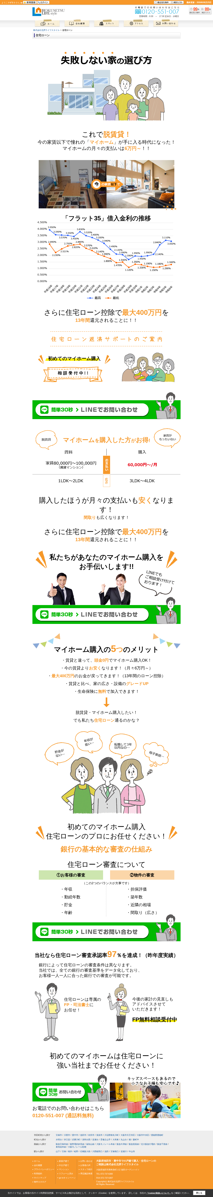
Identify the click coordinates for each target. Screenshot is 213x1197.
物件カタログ (40, 1182)
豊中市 (75, 1135)
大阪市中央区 (143, 1135)
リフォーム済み (66, 1173)
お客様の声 (85, 1165)
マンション (64, 1169)
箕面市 (99, 1135)
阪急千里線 (162, 1144)
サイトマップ (40, 1178)
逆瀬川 (124, 1151)
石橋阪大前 (85, 1151)
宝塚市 (59, 1135)
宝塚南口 (115, 1151)
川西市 (67, 1135)
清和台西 (86, 1139)
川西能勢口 (97, 1151)
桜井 (70, 1151)
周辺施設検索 (86, 1173)
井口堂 (67, 1139)
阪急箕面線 (134, 1144)
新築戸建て (64, 1161)
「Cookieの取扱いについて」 (158, 1193)
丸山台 (124, 1139)
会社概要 (38, 1165)
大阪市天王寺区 (128, 1135)
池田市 (83, 1135)
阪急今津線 (122, 1144)
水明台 (59, 1139)
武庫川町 (76, 1139)
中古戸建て (64, 1165)
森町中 (136, 1139)
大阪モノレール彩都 (77, 1147)
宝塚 (64, 1151)
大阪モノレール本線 (105, 1144)
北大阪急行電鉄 (148, 1144)
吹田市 (91, 1135)
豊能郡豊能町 (157, 1135)
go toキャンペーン (67, 1178)
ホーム (37, 1161)
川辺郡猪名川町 (111, 1135)
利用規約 (38, 1173)
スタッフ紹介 (86, 1169)
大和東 (116, 1139)
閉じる (199, 1193)
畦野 (76, 1151)
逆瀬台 (95, 1139)
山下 (58, 1151)
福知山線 (90, 1144)
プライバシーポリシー (44, 1169)
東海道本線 (61, 1147)
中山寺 (132, 1151)
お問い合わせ (86, 1161)
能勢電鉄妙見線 (77, 1144)
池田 (106, 1151)
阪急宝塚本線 (62, 1144)
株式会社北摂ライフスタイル (46, 30)
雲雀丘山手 (105, 1139)
